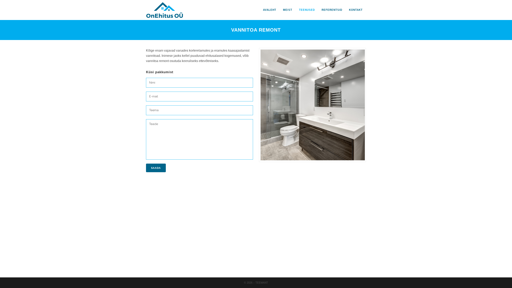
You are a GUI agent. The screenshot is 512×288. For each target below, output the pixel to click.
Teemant (261, 282)
